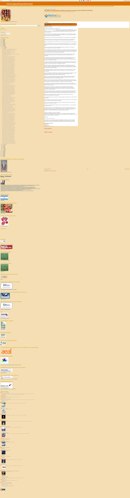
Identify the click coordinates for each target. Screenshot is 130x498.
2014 (2, 152)
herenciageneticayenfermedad (19, 4)
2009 (2, 156)
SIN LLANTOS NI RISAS (9, 471)
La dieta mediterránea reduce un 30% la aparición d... (8, 137)
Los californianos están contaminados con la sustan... (8, 119)
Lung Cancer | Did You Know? (5, 84)
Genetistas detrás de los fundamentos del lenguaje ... (8, 128)
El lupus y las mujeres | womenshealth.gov (7, 106)
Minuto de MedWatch (4, 112)
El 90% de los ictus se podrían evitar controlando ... (8, 62)
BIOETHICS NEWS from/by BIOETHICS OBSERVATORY (9, 122)
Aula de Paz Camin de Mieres (6, 426)
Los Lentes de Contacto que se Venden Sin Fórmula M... (9, 123)
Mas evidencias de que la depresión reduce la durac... (8, 93)
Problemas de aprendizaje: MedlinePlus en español (8, 108)
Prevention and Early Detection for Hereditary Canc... (8, 82)
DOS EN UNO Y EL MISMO (5, 439)
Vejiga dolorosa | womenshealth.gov (6, 96)
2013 (2, 153)
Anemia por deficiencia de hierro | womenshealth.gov (8, 100)
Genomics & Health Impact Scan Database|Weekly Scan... (9, 80)
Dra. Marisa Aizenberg (5, 432)
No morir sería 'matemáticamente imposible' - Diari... (8, 72)
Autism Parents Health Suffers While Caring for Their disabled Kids (14, 459)
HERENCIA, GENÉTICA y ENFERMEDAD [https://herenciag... (9, 76)
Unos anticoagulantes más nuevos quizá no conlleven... (9, 87)
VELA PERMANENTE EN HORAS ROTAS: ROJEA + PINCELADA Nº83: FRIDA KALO (16, 415)
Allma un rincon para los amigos (6, 482)
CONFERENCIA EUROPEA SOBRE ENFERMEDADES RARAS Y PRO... (11, 54)
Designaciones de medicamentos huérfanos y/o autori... (9, 49)
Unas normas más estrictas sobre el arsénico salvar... (8, 114)
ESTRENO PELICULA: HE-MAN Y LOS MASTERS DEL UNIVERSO (14, 427)
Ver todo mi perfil (3, 191)
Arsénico (45, 124)
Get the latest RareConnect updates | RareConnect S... (9, 56)
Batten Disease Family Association (6, 51)
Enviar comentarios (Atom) (53, 170)
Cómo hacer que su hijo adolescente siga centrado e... (8, 117)
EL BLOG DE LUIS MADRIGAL (6, 438)
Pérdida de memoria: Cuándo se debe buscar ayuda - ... (9, 107)
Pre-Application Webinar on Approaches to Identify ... (8, 81)
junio (2, 146)
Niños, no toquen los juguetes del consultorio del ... (8, 94)
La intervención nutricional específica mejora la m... (8, 67)
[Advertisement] (52, 161)
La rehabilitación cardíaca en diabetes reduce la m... (8, 73)
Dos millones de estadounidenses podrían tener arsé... (8, 115)
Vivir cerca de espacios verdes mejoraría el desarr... (8, 136)
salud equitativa (8, 180)
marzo (3, 148)
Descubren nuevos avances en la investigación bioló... (8, 64)
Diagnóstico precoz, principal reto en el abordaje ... (8, 58)
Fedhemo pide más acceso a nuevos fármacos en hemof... (9, 59)
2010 (2, 155)
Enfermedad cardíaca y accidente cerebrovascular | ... (8, 99)
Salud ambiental (47, 125)
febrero (3, 149)
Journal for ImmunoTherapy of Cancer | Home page (8, 77)
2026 (2, 38)
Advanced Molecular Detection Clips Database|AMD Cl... (9, 79)
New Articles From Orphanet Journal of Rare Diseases (8, 143)
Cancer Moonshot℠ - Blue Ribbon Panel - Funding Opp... (9, 74)
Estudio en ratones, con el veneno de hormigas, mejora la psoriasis (14, 465)
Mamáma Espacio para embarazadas (7, 483)
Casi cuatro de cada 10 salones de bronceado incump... (9, 142)
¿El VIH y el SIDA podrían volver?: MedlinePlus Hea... (8, 140)
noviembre (3, 47)
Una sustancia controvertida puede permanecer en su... (9, 139)
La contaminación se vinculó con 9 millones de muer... (8, 120)
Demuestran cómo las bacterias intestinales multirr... (8, 68)
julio (2, 145)
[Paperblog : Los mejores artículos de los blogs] (3, 241)
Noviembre (3, 448)
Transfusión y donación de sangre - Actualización (8, 88)
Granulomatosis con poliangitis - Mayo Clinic (7, 111)
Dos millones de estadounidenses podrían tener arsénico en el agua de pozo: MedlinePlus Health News (59, 11)
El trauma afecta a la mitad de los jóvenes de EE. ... (8, 116)
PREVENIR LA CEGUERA (5, 441)
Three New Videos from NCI (5, 83)
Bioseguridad (4, 402)
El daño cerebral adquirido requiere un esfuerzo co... (8, 132)
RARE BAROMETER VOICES (5, 53)
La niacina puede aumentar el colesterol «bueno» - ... (8, 125)
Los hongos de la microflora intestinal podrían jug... (8, 134)
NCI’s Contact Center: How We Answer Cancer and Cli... (9, 85)
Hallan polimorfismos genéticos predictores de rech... (8, 129)
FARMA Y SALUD (4, 479)
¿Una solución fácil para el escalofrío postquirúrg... (8, 113)
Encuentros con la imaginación (6, 456)
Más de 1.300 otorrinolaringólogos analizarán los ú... (8, 89)
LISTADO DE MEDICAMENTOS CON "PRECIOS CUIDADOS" (9, 480)
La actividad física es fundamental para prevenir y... (8, 61)
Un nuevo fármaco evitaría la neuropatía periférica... (8, 131)
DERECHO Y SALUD (5, 408)
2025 (2, 39)
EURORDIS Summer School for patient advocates (8, 52)
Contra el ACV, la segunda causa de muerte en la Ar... (8, 90)
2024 (2, 40)
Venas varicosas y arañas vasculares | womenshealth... (9, 97)
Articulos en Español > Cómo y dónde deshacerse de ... (9, 86)
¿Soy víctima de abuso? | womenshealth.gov (7, 105)
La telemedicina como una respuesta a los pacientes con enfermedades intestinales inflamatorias (17, 433)
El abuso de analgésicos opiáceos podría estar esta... (8, 91)
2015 (2, 151)
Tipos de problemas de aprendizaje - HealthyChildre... (8, 109)
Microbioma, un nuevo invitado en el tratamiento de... (8, 71)
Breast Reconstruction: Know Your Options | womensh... (9, 104)
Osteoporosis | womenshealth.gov (6, 102)
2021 (2, 42)
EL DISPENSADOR (4, 396)
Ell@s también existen (4, 55)
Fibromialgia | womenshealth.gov (6, 103)
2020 (2, 43)
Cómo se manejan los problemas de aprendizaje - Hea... (9, 110)
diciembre (3, 46)
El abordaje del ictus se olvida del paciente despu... (8, 130)
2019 (2, 44)
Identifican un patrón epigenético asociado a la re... (8, 135)
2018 (2, 45)
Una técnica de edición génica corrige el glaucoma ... (8, 133)
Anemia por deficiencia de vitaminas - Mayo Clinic (8, 126)
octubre (3, 48)
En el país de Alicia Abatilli (5, 447)
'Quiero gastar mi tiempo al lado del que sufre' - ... (8, 138)
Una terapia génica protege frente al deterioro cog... (8, 70)
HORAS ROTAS (4, 414)
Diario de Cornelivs (4, 420)
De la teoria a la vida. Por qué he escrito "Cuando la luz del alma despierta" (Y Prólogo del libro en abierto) (19, 421)
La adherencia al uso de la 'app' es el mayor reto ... (8, 65)
